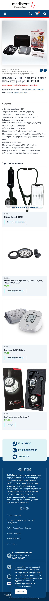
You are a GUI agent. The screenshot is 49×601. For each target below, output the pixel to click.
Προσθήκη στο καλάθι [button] (15, 291)
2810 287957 (24, 443)
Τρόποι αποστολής (14, 539)
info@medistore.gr (27, 449)
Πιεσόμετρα (15, 71)
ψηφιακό (26, 92)
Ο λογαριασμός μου (14, 515)
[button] (45, 14)
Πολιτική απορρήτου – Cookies (19, 528)
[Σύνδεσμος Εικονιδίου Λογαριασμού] (30, 13)
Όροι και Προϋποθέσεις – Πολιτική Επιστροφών (20, 521)
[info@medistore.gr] (15, 450)
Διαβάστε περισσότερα (16, 222)
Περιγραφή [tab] (6, 104)
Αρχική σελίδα (7, 69)
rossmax (12, 92)
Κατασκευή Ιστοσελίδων (19, 598)
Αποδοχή (20, 592)
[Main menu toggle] (5, 13)
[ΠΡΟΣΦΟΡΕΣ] (15, 456)
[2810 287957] (15, 443)
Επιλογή (10, 425)
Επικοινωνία (11, 544)
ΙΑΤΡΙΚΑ (32, 89)
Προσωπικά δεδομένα (23, 586)
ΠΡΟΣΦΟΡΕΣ (23, 456)
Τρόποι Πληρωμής (14, 533)
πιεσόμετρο (19, 92)
